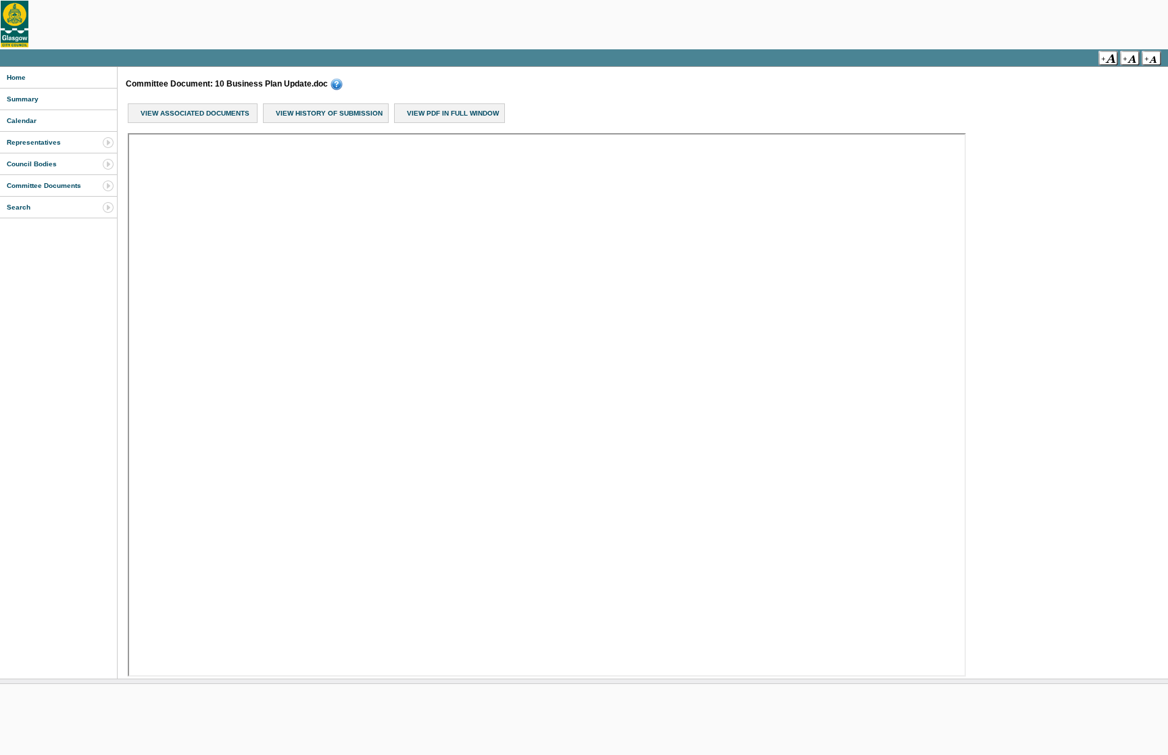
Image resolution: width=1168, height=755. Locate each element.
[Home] (14, 24)
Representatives (34, 142)
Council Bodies (32, 164)
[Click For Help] (336, 84)
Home (16, 77)
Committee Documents (44, 185)
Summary (23, 99)
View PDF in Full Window (453, 113)
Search (18, 207)
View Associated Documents (195, 113)
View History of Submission (329, 113)
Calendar (21, 120)
